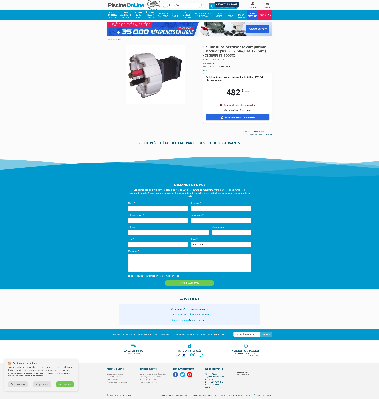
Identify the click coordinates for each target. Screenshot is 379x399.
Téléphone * (197, 215)
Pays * (194, 239)
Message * (133, 250)
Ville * (131, 239)
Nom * (131, 203)
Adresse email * (136, 215)
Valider (266, 334)
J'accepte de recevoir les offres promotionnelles (155, 275)
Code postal (218, 227)
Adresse (132, 227)
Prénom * (196, 203)
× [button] (245, 244)
